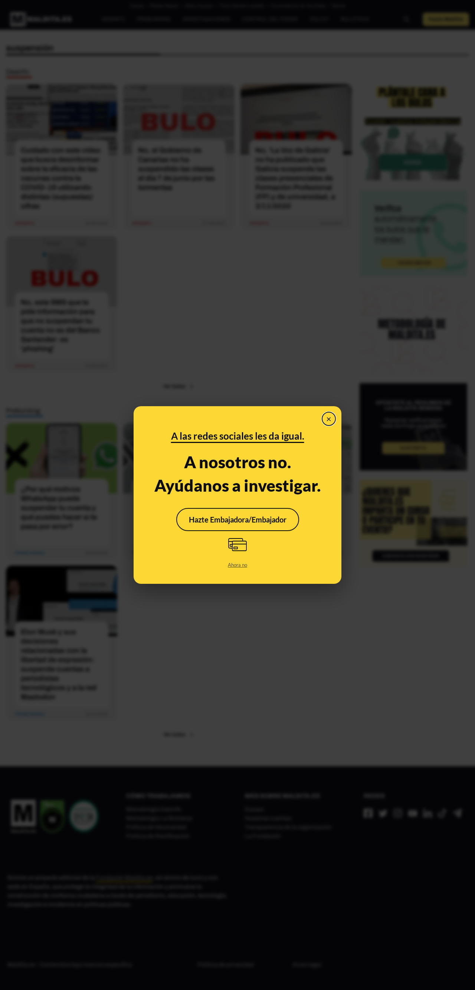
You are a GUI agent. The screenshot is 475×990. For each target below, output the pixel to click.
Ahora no (237, 565)
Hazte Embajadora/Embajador (237, 519)
